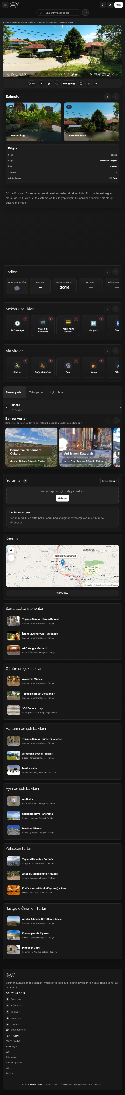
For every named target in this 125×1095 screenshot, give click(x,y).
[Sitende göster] (56, 84)
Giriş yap (62, 498)
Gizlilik (9, 1068)
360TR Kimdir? (13, 1041)
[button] (63, 562)
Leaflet (89, 585)
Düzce (32, 22)
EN (110, 5)
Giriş (118, 5)
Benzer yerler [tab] (14, 392)
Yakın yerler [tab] (36, 392)
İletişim (9, 1073)
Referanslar (11, 1057)
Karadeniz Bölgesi (19, 22)
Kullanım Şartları (14, 1062)
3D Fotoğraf (12, 1046)
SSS (8, 1051)
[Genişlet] (88, 83)
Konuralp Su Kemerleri (47, 22)
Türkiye (6, 22)
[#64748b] (17, 288)
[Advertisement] (62, 236)
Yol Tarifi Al (62, 593)
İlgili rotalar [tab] (57, 392)
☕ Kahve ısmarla (16, 1029)
